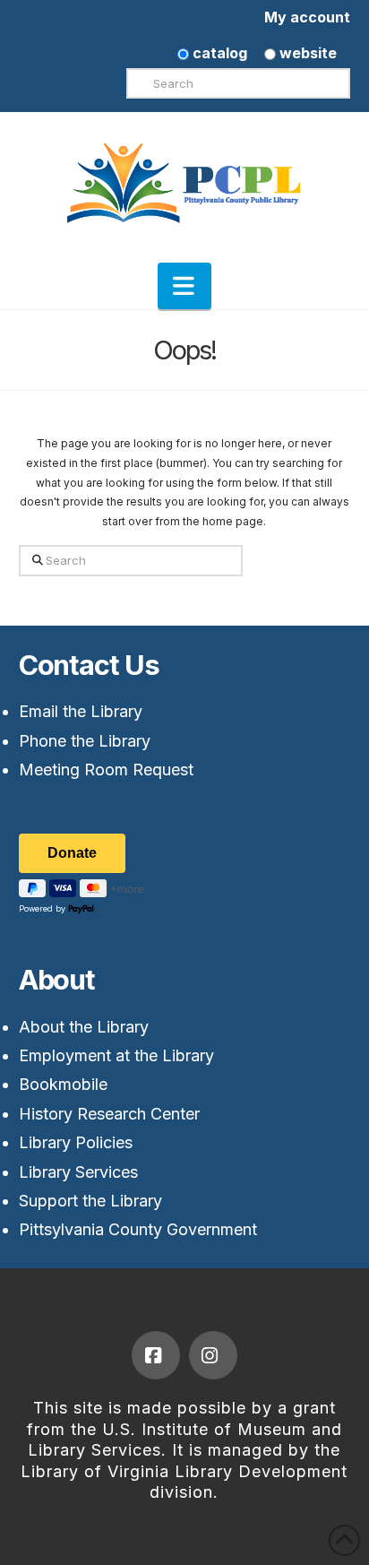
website (306, 53)
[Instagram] (213, 1355)
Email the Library (80, 711)
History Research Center (109, 1113)
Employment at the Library (116, 1055)
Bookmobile (63, 1084)
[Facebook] (156, 1355)
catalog (218, 53)
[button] (184, 286)
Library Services (78, 1172)
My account (307, 17)
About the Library (84, 1026)
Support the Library (90, 1200)
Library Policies (76, 1142)
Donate (72, 852)
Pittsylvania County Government (138, 1229)
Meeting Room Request (106, 769)
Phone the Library (84, 740)
